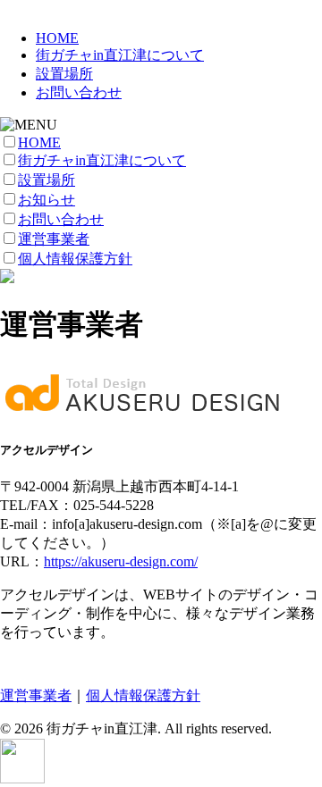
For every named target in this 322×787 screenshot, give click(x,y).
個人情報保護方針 (75, 258)
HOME (57, 38)
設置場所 (64, 73)
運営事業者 (53, 239)
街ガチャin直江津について (120, 55)
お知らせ (46, 199)
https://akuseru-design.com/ (121, 561)
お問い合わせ (79, 92)
